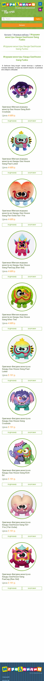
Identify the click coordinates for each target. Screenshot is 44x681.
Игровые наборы (21, 35)
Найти (38, 19)
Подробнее (12, 121)
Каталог (22, 25)
